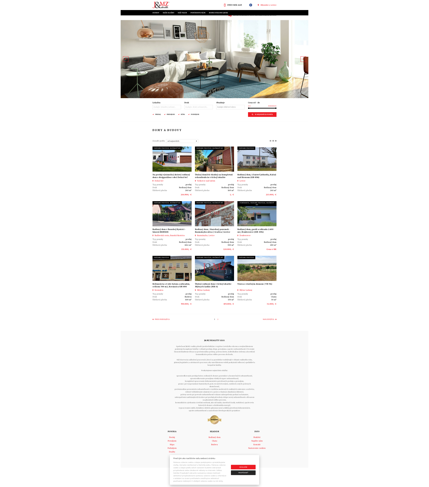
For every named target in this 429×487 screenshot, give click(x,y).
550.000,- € (186, 304)
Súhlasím (243, 467)
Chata (214, 441)
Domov (155, 13)
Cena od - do (254, 103)
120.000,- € (228, 249)
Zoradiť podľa (158, 141)
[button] (125, 59)
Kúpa (183, 114)
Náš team (182, 13)
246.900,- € (186, 194)
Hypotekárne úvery (162, 18)
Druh (186, 103)
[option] (214, 59)
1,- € (232, 194)
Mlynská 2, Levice (269, 5)
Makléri (256, 437)
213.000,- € (271, 194)
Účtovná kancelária (196, 18)
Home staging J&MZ (218, 13)
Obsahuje (220, 103)
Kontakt (223, 18)
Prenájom (171, 114)
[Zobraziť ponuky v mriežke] (276, 141)
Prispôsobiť (243, 473)
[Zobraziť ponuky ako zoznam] (273, 141)
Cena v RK (271, 249)
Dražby (172, 452)
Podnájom (195, 114)
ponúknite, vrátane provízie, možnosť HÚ (257, 204)
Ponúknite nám (198, 13)
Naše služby (168, 13)
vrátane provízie (246, 148)
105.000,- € (229, 304)
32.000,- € (272, 304)
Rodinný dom (214, 437)
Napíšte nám (257, 441)
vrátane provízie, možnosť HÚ (167, 148)
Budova (214, 445)
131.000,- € (186, 249)
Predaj (158, 114)
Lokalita (156, 103)
